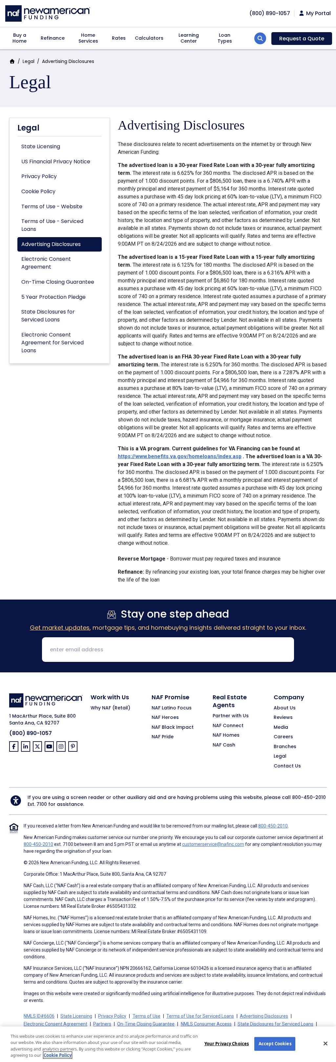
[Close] (325, 1043)
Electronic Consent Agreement (46, 263)
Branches (285, 747)
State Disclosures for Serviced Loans (48, 315)
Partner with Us (231, 716)
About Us (285, 708)
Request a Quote (301, 38)
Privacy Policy (39, 176)
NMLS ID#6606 (39, 1016)
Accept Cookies (275, 1044)
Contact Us (287, 766)
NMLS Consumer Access (206, 1024)
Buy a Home (19, 38)
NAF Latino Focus (172, 708)
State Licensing (40, 146)
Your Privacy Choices (226, 1044)
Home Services (88, 38)
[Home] (47, 13)
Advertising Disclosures (51, 244)
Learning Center (188, 38)
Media (281, 727)
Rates (119, 38)
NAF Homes (226, 735)
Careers (283, 737)
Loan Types (225, 38)
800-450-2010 (309, 797)
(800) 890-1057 (30, 733)
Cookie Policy (38, 191)
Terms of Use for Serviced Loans (200, 1016)
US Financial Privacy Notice (55, 161)
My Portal (318, 13)
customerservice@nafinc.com (213, 844)
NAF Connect (228, 726)
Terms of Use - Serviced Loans (52, 225)
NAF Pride (163, 737)
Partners (102, 1024)
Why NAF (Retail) (110, 708)
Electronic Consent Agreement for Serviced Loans (52, 342)
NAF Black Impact (173, 727)
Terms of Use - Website (51, 206)
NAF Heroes (165, 718)
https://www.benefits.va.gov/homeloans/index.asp (180, 456)
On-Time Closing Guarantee (57, 282)
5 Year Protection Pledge (53, 297)
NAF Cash (224, 745)
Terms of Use (146, 1016)
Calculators (149, 38)
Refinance (53, 38)
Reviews (283, 718)
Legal (28, 61)
